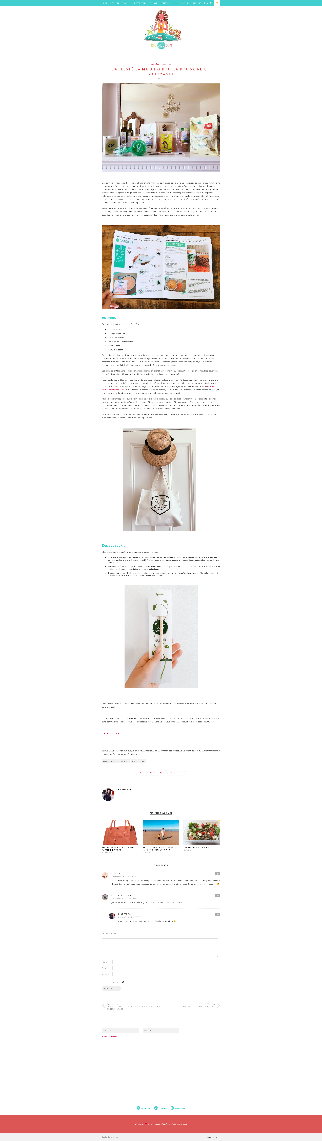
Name (105, 962)
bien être (124, 761)
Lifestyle (164, 3)
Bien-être (156, 64)
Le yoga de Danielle (123, 895)
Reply (217, 874)
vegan (142, 761)
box (133, 761)
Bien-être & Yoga (181, 3)
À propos (114, 3)
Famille (153, 3)
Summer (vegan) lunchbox (197, 847)
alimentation (109, 761)
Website (105, 974)
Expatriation (140, 3)
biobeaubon (124, 789)
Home (104, 3)
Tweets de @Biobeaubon (112, 1036)
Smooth (116, 873)
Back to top (212, 1137)
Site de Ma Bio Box (110, 733)
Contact (197, 3)
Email (105, 968)
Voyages (127, 3)
